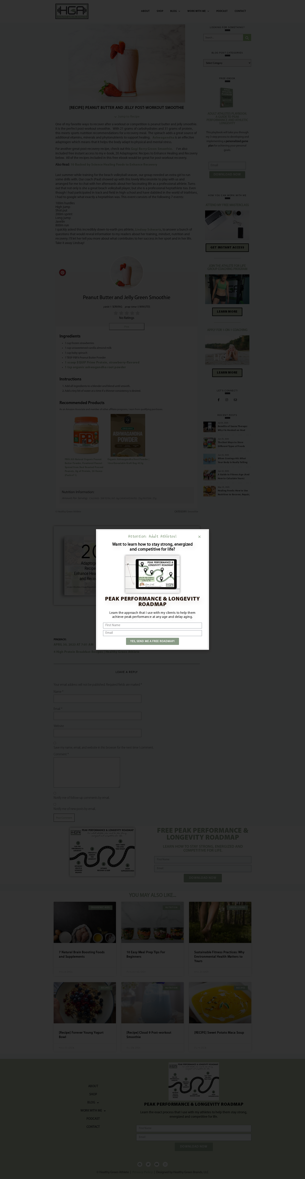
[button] (199, 536)
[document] (152, 589)
